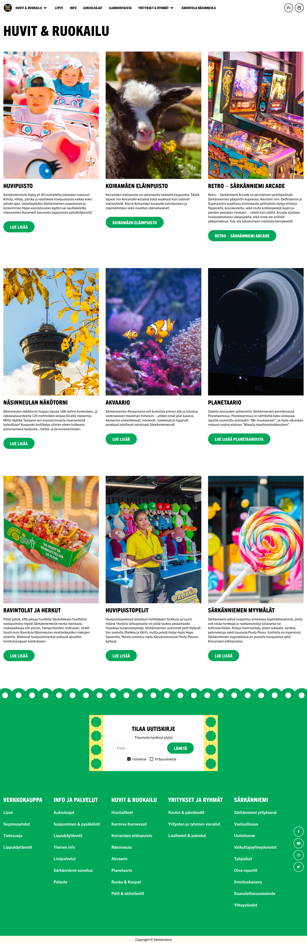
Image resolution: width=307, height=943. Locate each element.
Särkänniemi (251, 799)
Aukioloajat (92, 8)
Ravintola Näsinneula (199, 8)
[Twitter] (299, 867)
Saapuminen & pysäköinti (77, 823)
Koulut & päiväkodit (186, 812)
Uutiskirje (139, 759)
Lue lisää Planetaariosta (239, 439)
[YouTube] (299, 843)
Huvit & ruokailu (134, 799)
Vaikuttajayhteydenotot (255, 847)
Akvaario (119, 858)
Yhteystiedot (245, 904)
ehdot (168, 737)
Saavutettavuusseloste (254, 893)
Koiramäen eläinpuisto (134, 222)
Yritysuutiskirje (165, 759)
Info (73, 8)
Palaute (60, 881)
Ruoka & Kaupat (126, 881)
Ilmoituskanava (248, 881)
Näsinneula (121, 847)
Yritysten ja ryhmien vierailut (194, 823)
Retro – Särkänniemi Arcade (242, 235)
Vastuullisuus (246, 823)
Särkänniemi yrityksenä (255, 812)
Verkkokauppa (22, 799)
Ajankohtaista (120, 8)
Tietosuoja (12, 835)
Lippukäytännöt (17, 847)
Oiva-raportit (245, 870)
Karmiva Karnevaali (129, 823)
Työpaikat (243, 858)
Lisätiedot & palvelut (187, 835)
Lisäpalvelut (65, 858)
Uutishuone (244, 835)
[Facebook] (299, 832)
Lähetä (180, 748)
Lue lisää (19, 226)
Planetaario (121, 870)
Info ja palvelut (76, 799)
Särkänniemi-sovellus (73, 870)
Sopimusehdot (16, 823)
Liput (59, 8)
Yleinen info (64, 847)
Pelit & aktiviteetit (127, 893)
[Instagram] (299, 855)
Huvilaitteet (122, 812)
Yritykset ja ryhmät (195, 799)
